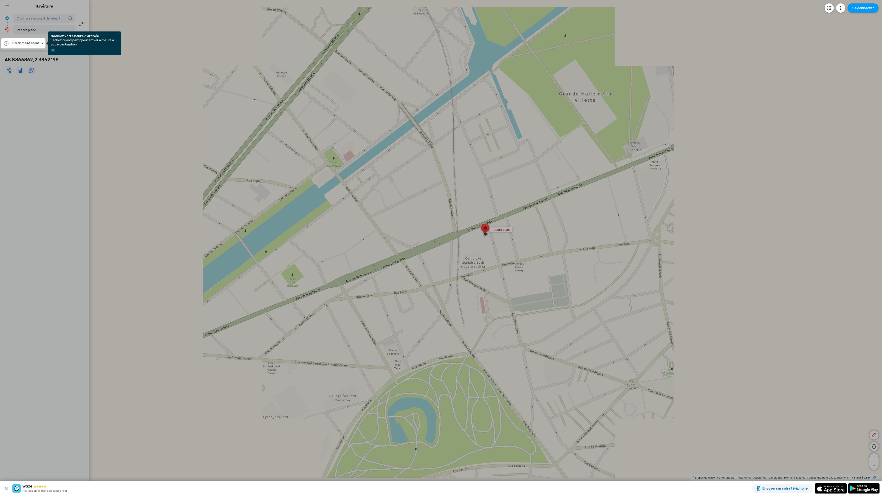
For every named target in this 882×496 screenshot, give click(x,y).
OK (53, 50)
